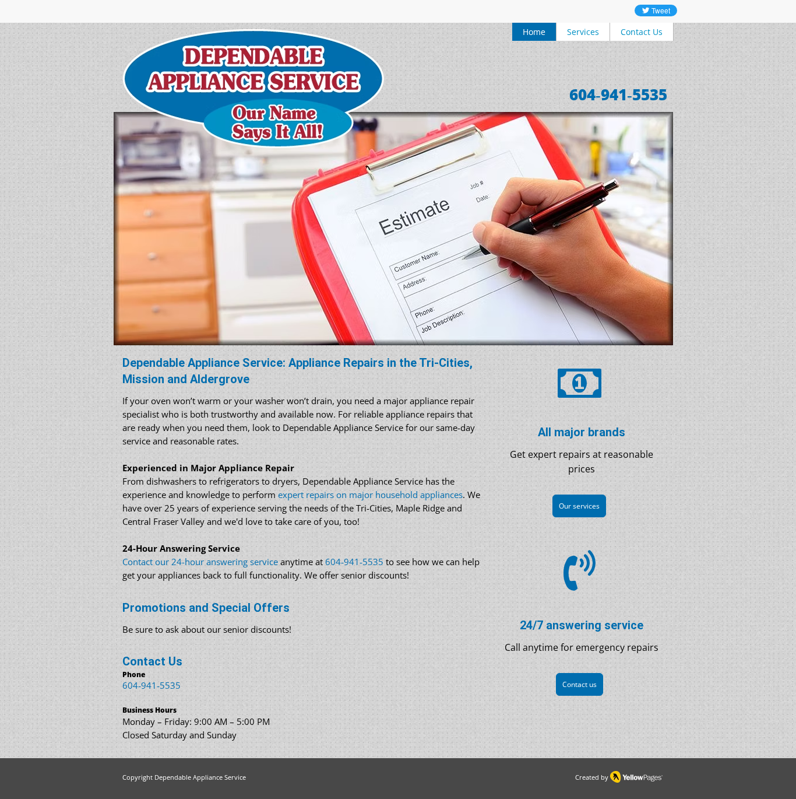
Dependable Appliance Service (200, 777)
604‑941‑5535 (151, 685)
